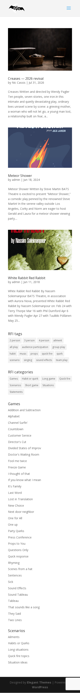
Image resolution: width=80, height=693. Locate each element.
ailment (57, 340)
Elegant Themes (39, 682)
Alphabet (14, 416)
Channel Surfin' (18, 423)
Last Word (15, 493)
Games (14, 378)
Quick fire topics (18, 656)
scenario (15, 360)
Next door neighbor (21, 512)
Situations (48, 385)
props (34, 353)
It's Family (14, 486)
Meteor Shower (20, 175)
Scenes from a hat (20, 569)
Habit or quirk (30, 378)
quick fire (47, 353)
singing (28, 360)
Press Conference (20, 537)
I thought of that (19, 474)
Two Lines (15, 620)
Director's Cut (17, 442)
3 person (29, 340)
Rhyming (13, 563)
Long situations (18, 649)
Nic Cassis (18, 83)
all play (14, 347)
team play (61, 360)
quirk (60, 353)
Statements (16, 392)
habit (13, 353)
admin (16, 180)
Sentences (15, 575)
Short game (31, 385)
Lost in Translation (20, 499)
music (23, 353)
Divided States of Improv (24, 448)
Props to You (16, 543)
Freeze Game (17, 467)
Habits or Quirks (18, 643)
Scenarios (15, 385)
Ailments (13, 637)
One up (13, 524)
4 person (44, 340)
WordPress (40, 687)
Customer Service (19, 435)
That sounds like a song (24, 607)
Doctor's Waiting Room (23, 454)
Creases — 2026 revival (25, 78)
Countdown (15, 429)
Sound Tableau (18, 595)
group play (58, 347)
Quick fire (64, 378)
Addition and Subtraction (24, 410)
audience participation (35, 347)
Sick (10, 582)
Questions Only (18, 550)
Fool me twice (17, 461)
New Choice (16, 505)
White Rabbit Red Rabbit (26, 278)
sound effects (44, 360)
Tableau (13, 601)
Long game (48, 378)
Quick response (18, 556)
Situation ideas (17, 662)
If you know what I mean (24, 480)
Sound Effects (17, 588)
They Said (14, 614)
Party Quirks (16, 531)
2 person (15, 340)
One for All (15, 518)
